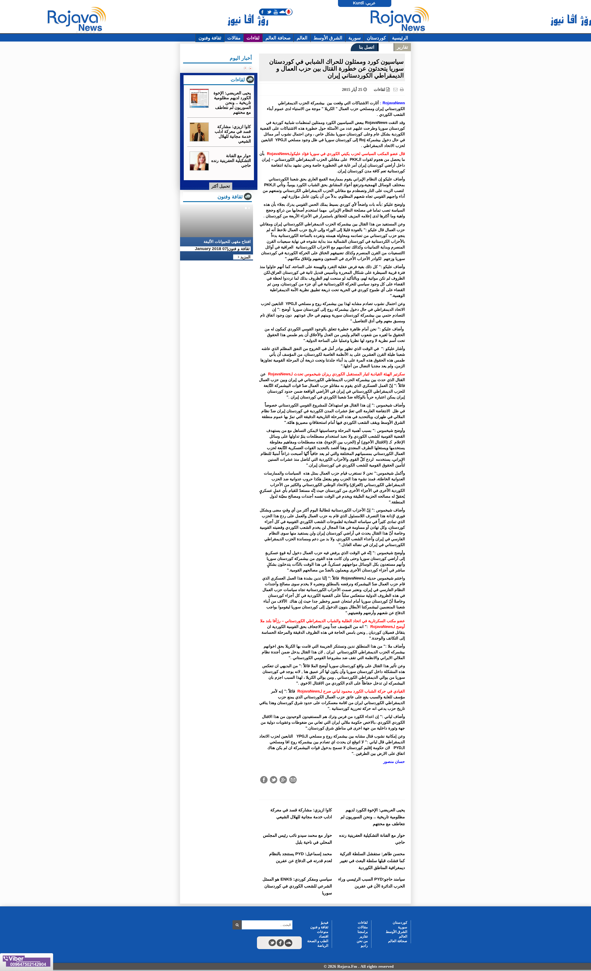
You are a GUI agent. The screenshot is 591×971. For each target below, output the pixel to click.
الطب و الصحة (317, 941)
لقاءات (379, 89)
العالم (403, 936)
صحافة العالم (397, 941)
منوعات (322, 932)
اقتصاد (323, 936)
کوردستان (400, 922)
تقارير (363, 936)
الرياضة (322, 945)
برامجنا (363, 932)
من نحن (362, 941)
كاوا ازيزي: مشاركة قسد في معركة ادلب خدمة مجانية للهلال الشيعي (233, 133)
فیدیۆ (324, 922)
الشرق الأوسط (396, 932)
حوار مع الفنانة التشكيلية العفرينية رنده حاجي (231, 160)
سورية (402, 927)
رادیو (364, 945)
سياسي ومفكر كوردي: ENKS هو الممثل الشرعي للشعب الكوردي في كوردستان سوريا (297, 886)
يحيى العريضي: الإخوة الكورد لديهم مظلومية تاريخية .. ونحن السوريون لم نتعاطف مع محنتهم (373, 817)
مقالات (363, 927)
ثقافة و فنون (319, 927)
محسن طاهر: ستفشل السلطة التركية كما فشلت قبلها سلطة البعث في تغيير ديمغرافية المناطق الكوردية (372, 860)
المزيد (244, 257)
